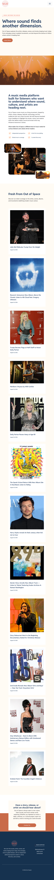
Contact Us (27, 825)
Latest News (7, 40)
